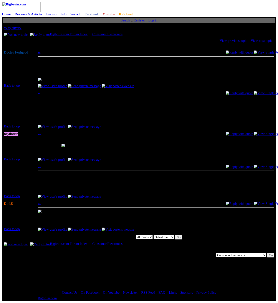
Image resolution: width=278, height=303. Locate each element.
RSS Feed (148, 292)
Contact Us (69, 292)
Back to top (12, 85)
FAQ (162, 292)
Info (63, 14)
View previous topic (233, 40)
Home (6, 14)
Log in (152, 20)
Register (139, 20)
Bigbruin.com (47, 298)
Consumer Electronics (107, 34)
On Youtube (111, 292)
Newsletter (130, 292)
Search (75, 14)
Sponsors (186, 292)
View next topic (261, 40)
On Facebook (90, 292)
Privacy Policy (206, 292)
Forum (51, 14)
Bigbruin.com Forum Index (69, 34)
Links (173, 292)
